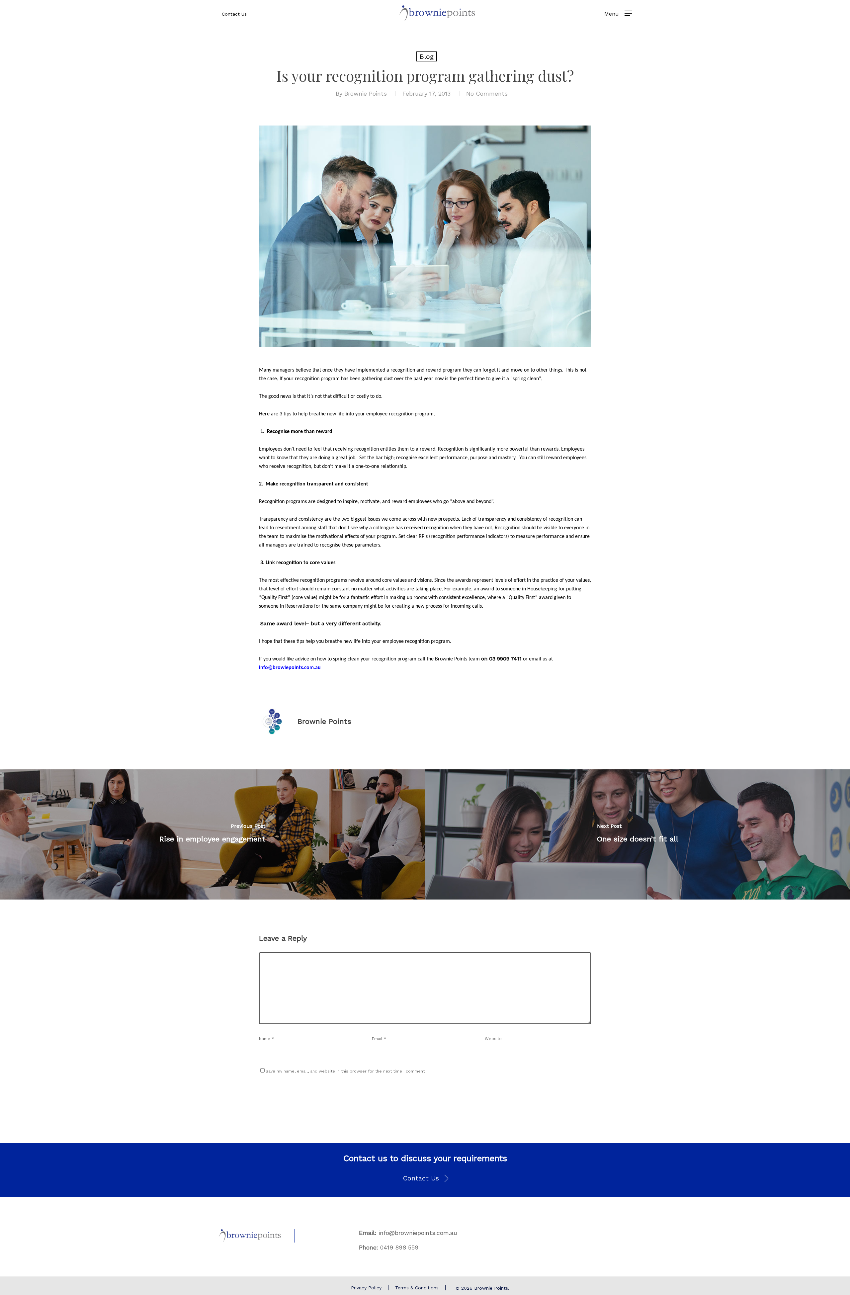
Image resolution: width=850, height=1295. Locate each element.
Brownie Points (365, 93)
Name (266, 1038)
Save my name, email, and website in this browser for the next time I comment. (346, 1071)
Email (379, 1038)
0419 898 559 (399, 1247)
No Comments (487, 93)
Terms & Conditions (417, 1287)
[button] (425, 1178)
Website (493, 1038)
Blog (427, 56)
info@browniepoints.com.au (418, 1232)
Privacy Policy (366, 1287)
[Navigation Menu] (628, 13)
